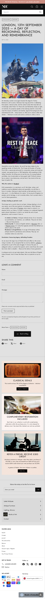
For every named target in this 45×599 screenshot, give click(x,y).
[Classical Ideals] (22, 370)
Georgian (34, 224)
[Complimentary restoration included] (22, 405)
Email (3, 280)
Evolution (6, 19)
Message (4, 290)
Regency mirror (10, 226)
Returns (4, 543)
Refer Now (22, 471)
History (15, 19)
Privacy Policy (30, 317)
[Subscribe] (38, 490)
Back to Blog (24, 334)
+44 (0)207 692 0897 (32, 2)
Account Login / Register (8, 548)
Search (3, 532)
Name (3, 269)
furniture (21, 208)
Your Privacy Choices (7, 554)
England (16, 184)
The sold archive (6, 540)
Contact (4, 535)
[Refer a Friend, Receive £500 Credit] (22, 442)
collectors (38, 243)
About (3, 546)
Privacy (3, 551)
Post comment (8, 311)
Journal (3, 538)
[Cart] (36, 7)
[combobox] (22, 12)
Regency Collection (22, 389)
